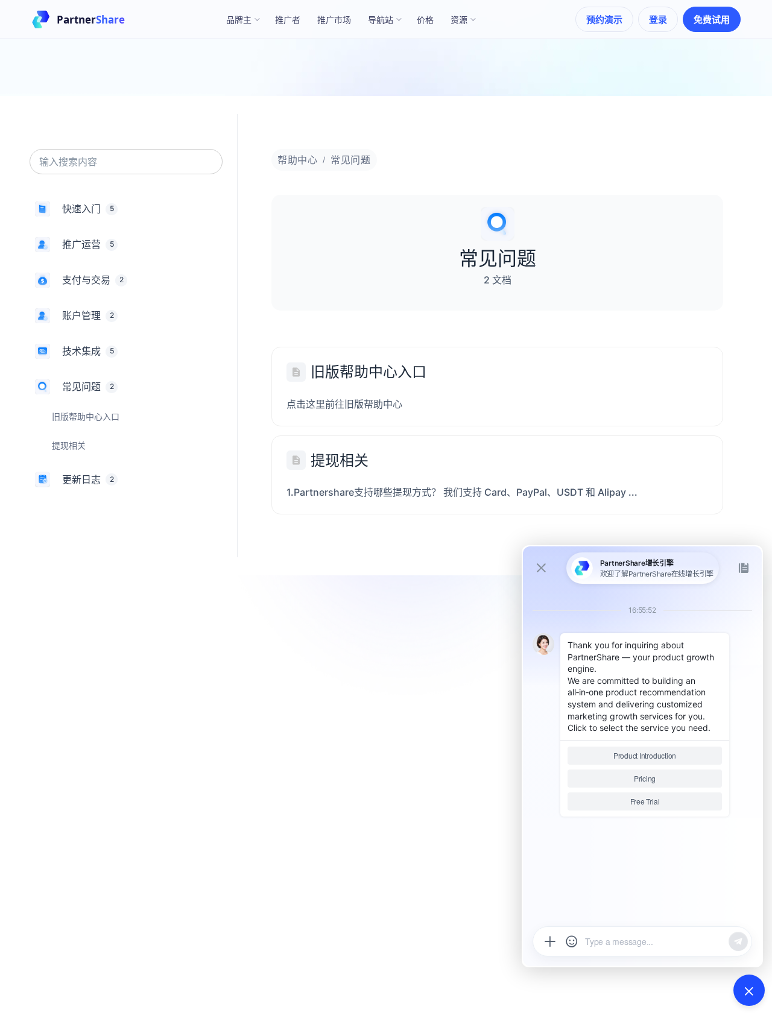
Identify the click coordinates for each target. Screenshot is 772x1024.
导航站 (380, 19)
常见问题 (350, 160)
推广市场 (334, 19)
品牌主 (239, 19)
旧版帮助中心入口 (368, 372)
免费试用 (712, 19)
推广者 (287, 19)
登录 (658, 19)
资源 (459, 19)
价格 (425, 19)
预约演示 (604, 19)
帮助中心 (297, 160)
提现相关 (340, 460)
